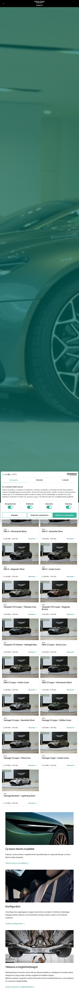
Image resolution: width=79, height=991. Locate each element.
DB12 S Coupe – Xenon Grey (54, 644)
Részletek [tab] (39, 480)
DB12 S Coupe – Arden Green (16, 682)
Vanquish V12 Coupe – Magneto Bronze (56, 608)
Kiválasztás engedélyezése (40, 515)
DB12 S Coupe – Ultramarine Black (57, 682)
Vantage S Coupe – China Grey (17, 758)
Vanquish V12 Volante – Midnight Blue (20, 644)
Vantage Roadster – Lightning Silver (19, 795)
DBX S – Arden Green (51, 569)
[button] (3, 3)
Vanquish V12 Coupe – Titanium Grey (20, 607)
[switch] (30, 507)
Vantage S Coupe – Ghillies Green (56, 720)
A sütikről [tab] (65, 480)
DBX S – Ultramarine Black (15, 531)
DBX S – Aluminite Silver (52, 531)
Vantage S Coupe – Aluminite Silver (19, 720)
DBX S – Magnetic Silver (14, 569)
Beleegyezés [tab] (13, 480)
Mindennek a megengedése (64, 515)
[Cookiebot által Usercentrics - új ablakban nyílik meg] (68, 474)
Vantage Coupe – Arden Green (55, 758)
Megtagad (14, 515)
